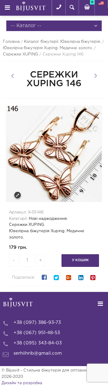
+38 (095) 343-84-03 (38, 343)
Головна (11, 41)
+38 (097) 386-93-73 (37, 322)
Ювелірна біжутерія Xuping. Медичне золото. (48, 48)
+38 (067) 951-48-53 (37, 333)
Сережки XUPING (20, 54)
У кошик (80, 260)
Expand (17, 195)
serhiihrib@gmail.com (38, 353)
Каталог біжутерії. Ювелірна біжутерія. (62, 41)
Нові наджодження (48, 218)
